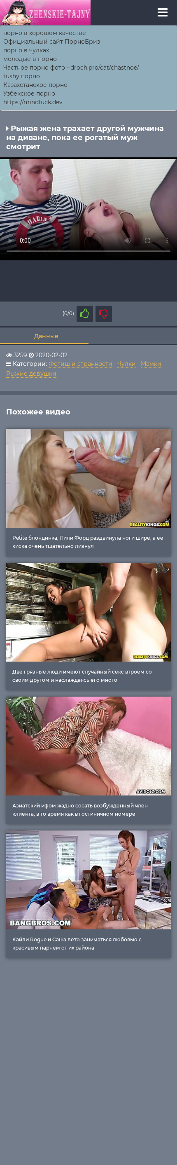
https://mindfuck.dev (33, 102)
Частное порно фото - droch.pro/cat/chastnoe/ (71, 67)
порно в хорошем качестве (44, 33)
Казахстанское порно (35, 85)
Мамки (151, 363)
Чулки (126, 363)
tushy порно (21, 76)
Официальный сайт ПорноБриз (51, 41)
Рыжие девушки (31, 373)
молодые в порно (30, 59)
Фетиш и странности (80, 363)
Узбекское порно (29, 93)
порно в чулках (26, 50)
